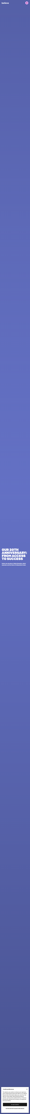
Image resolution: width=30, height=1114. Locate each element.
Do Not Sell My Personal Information (15, 1108)
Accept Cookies (15, 1104)
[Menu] (26, 2)
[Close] (27, 1089)
